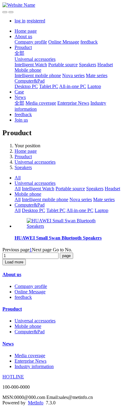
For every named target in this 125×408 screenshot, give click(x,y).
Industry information (34, 366)
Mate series (96, 75)
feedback (89, 41)
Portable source (63, 64)
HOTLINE (13, 376)
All (18, 177)
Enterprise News (73, 103)
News (20, 97)
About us (23, 36)
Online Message (63, 41)
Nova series (73, 75)
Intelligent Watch (31, 64)
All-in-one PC (72, 86)
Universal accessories (35, 59)
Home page (26, 31)
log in (20, 20)
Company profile (31, 41)
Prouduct (23, 47)
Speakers (87, 64)
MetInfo (35, 402)
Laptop (94, 86)
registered (36, 20)
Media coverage (40, 103)
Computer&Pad (30, 80)
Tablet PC (48, 86)
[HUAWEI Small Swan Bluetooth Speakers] (68, 226)
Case (19, 91)
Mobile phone (28, 70)
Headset (105, 64)
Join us (21, 119)
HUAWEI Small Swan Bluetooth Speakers (58, 237)
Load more (14, 262)
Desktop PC (26, 86)
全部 (19, 53)
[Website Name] (62, 5)
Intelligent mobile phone (38, 75)
